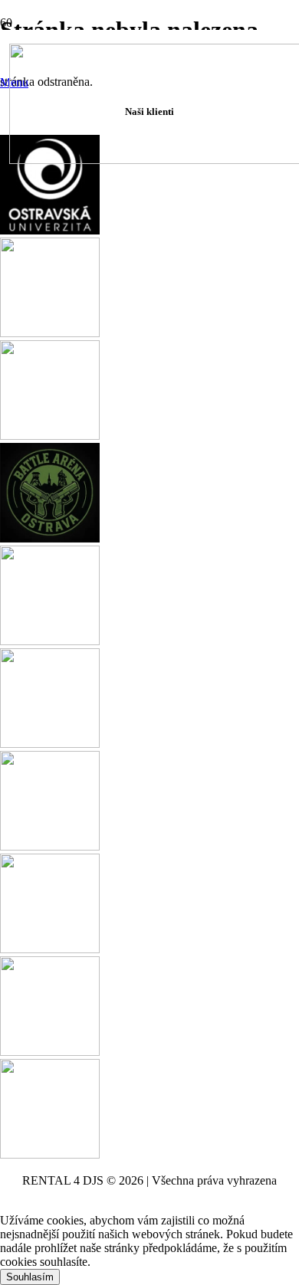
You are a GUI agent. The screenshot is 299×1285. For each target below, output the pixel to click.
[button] (4, 1206)
